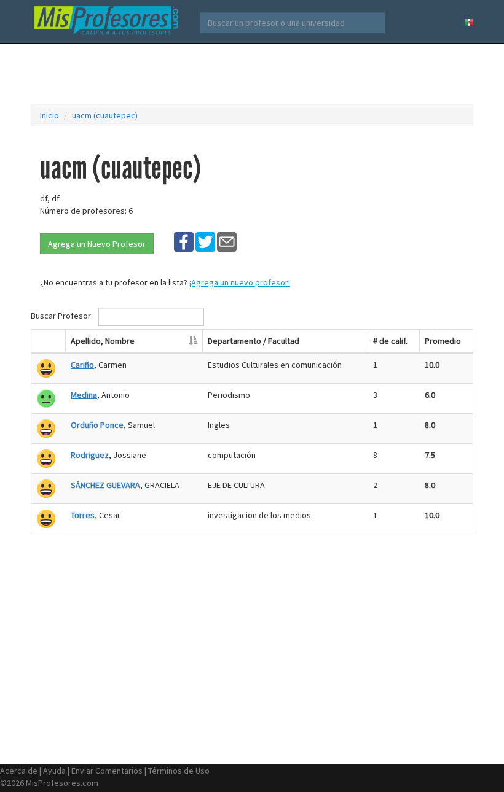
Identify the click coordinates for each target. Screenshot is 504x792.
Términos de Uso (179, 770)
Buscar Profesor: (63, 315)
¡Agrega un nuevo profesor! (239, 282)
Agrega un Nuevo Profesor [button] (97, 243)
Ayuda (54, 770)
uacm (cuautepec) (105, 115)
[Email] (227, 241)
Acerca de (18, 770)
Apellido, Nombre (103, 340)
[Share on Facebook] (184, 241)
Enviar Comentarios (107, 770)
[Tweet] (205, 241)
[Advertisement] (254, 73)
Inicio (49, 115)
